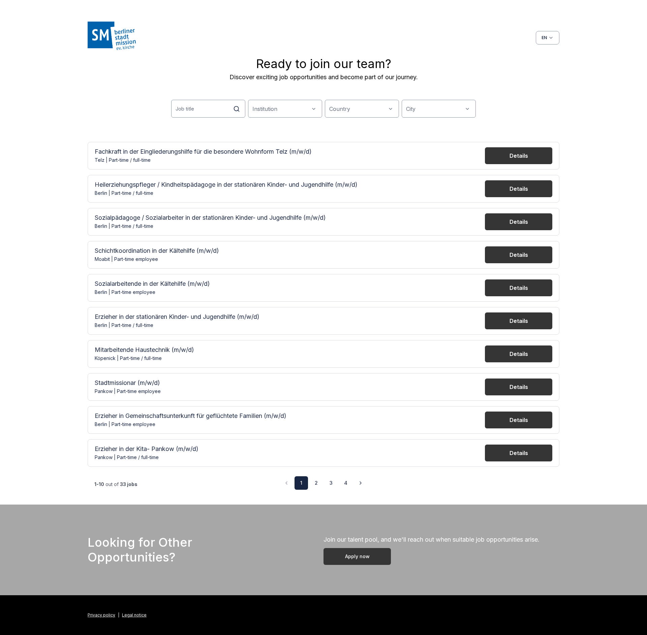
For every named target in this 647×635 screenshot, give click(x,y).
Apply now (357, 556)
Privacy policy (101, 614)
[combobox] (547, 37)
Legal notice (134, 614)
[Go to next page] (360, 483)
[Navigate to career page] (138, 38)
